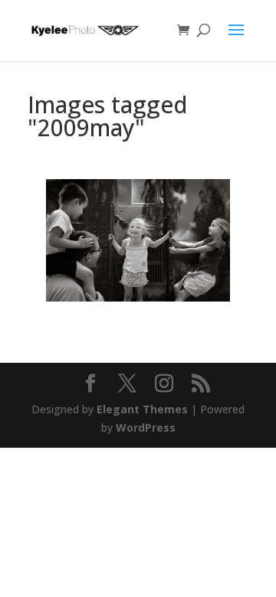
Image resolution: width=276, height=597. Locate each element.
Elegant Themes (142, 409)
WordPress (146, 427)
